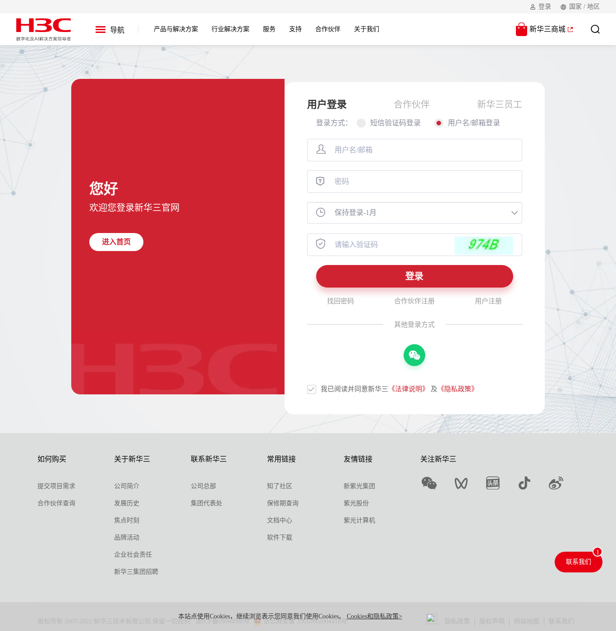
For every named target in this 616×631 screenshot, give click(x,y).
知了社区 (279, 486)
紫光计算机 (359, 520)
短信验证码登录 (395, 123)
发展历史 (126, 503)
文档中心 (279, 520)
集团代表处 (206, 503)
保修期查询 (283, 503)
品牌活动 (126, 537)
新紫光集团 (359, 486)
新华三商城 (547, 29)
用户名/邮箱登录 (474, 123)
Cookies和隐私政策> (374, 616)
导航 (117, 30)
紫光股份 (356, 503)
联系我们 (578, 561)
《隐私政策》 (457, 389)
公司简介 (126, 486)
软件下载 (279, 537)
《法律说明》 (408, 389)
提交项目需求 (56, 486)
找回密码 (340, 301)
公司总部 (203, 486)
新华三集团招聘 (136, 571)
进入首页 (116, 242)
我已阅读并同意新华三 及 (399, 389)
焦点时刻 (126, 520)
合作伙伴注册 (414, 301)
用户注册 (488, 301)
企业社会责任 (133, 554)
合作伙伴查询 (56, 503)
